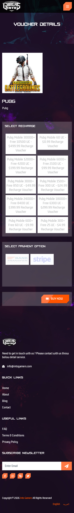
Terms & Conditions (13, 435)
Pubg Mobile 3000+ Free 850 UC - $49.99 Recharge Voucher (20, 185)
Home (5, 388)
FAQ (4, 429)
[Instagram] (12, 476)
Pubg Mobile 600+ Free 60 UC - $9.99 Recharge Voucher (20, 225)
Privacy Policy (10, 442)
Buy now (56, 299)
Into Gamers (26, 498)
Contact (6, 407)
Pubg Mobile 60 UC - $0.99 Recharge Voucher (53, 141)
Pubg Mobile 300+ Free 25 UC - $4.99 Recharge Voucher (52, 225)
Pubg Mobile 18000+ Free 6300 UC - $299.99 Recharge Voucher (53, 205)
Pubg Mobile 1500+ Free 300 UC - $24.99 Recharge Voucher (52, 185)
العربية (66, 504)
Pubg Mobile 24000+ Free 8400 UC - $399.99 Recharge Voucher (21, 205)
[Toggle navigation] (67, 6)
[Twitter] (28, 476)
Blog (5, 401)
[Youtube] (20, 476)
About (5, 395)
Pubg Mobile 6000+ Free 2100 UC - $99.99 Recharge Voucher (53, 165)
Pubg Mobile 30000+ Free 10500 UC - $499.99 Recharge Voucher (21, 144)
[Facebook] (5, 476)
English (56, 504)
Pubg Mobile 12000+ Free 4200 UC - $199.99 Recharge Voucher (21, 165)
